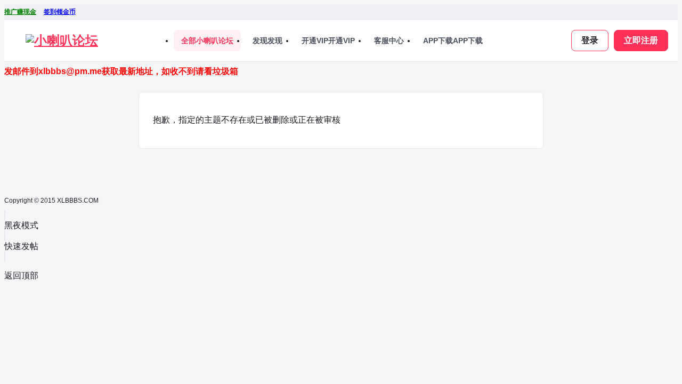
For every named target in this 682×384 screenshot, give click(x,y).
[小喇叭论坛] (62, 40)
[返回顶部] (4, 257)
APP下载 (453, 40)
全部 (207, 40)
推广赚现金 (20, 11)
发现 (267, 40)
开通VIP (328, 40)
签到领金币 (60, 11)
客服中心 (389, 40)
